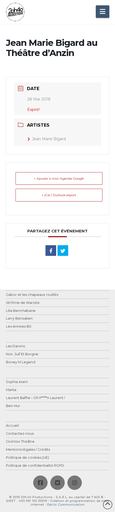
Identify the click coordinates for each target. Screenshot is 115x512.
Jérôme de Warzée (23, 303)
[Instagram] (74, 482)
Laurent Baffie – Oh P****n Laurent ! (35, 398)
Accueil (12, 426)
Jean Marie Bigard (49, 138)
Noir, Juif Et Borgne (22, 354)
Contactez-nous (20, 434)
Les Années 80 (18, 326)
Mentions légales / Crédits (28, 449)
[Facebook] (40, 482)
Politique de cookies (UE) (27, 457)
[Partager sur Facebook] (50, 250)
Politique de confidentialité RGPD (35, 465)
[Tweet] (62, 250)
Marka (11, 390)
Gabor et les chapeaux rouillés (32, 295)
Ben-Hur (13, 406)
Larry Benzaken (19, 318)
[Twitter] (57, 482)
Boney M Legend (20, 362)
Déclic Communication (66, 504)
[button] (102, 11)
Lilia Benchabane (21, 311)
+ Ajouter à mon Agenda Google (59, 178)
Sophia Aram (17, 382)
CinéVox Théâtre (20, 442)
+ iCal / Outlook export (58, 195)
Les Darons (15, 346)
